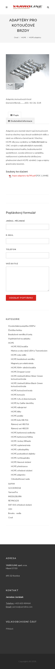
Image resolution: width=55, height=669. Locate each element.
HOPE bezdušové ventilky (23, 359)
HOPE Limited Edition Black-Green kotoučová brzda (27, 384)
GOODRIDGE (14, 488)
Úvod (16, 37)
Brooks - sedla (14, 513)
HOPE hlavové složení (21, 462)
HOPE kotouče (18, 394)
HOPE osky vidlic (18, 355)
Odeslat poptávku (21, 298)
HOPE (23, 37)
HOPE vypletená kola (20, 445)
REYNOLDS (13, 500)
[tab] (14, 115)
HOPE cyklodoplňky (20, 449)
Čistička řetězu (15, 330)
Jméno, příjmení (15, 221)
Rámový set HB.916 (20, 424)
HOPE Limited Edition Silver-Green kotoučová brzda (27, 377)
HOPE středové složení (21, 470)
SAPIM (11, 483)
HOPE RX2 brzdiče (19, 346)
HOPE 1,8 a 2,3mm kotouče (23, 399)
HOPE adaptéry (35, 37)
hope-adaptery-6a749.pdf (24, 175)
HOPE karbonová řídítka (22, 437)
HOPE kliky (16, 411)
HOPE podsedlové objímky (23, 453)
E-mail (9, 235)
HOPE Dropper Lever (20, 371)
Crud (10, 517)
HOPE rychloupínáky (20, 458)
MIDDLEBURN (14, 496)
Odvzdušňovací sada (20, 479)
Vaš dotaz (12, 264)
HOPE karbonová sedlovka (23, 432)
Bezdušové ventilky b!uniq (20, 334)
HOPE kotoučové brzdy (21, 390)
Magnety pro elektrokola (22, 363)
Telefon (11, 249)
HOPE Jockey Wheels (21, 441)
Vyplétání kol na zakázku (19, 338)
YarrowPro (13, 492)
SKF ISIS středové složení (20, 505)
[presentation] (14, 115)
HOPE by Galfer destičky (22, 403)
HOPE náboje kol (18, 407)
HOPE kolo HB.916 (19, 420)
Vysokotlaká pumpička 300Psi (21, 326)
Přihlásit (9, 628)
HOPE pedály (17, 415)
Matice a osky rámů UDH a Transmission (29, 350)
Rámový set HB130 (19, 428)
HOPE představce (19, 466)
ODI (10, 509)
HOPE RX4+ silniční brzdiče (23, 367)
